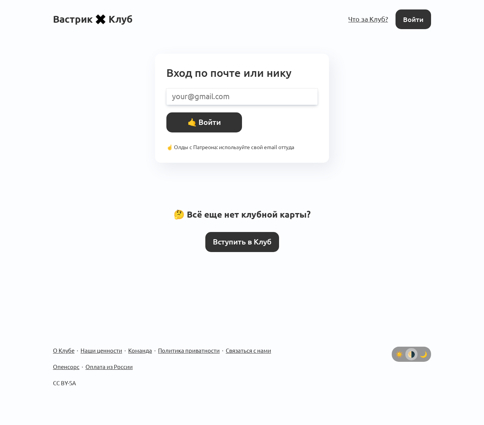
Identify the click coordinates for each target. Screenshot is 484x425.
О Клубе (63, 350)
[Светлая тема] (399, 354)
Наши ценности (101, 350)
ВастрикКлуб (93, 19)
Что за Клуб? (368, 19)
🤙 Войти (204, 122)
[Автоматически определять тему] (411, 354)
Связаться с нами (248, 350)
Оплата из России (109, 367)
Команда (140, 350)
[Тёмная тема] (423, 354)
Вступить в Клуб (242, 242)
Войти (413, 19)
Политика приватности (189, 350)
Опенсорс (66, 367)
